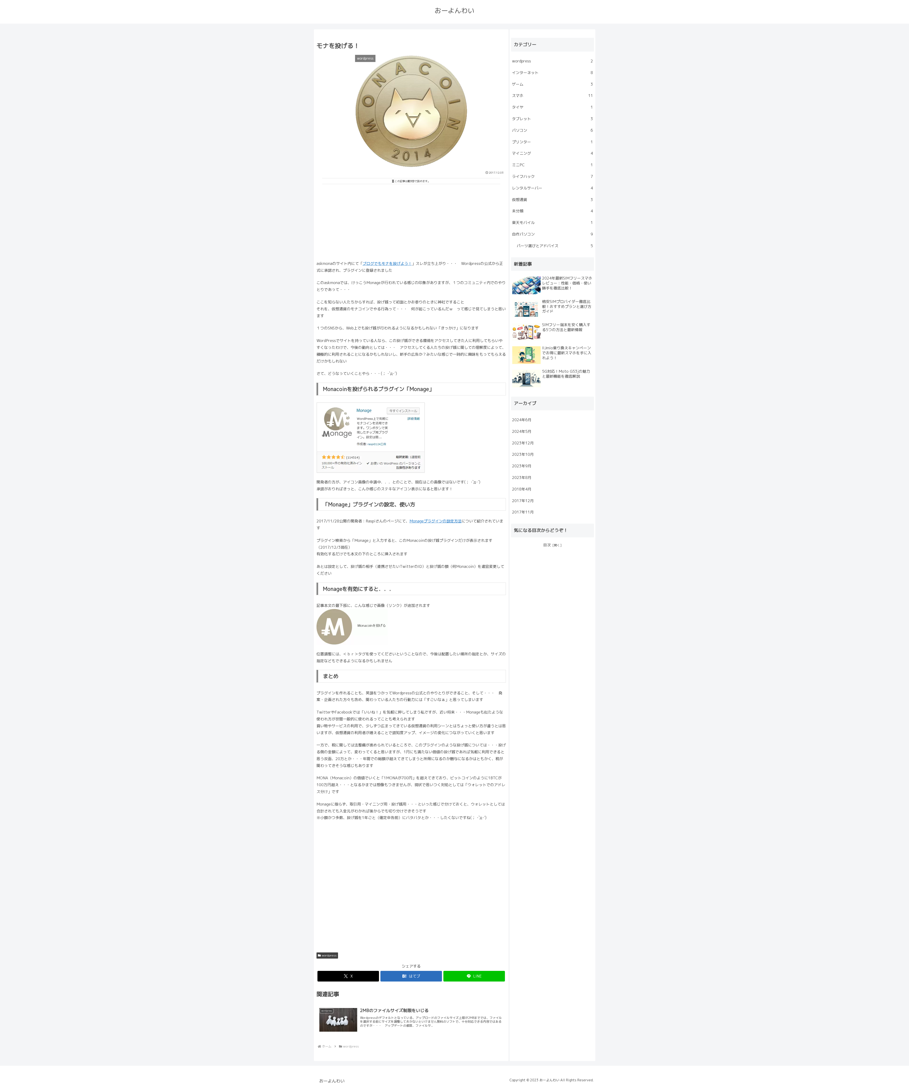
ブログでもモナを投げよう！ (387, 263)
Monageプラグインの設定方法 (436, 521)
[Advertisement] (411, 221)
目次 (547, 545)
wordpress (329, 955)
